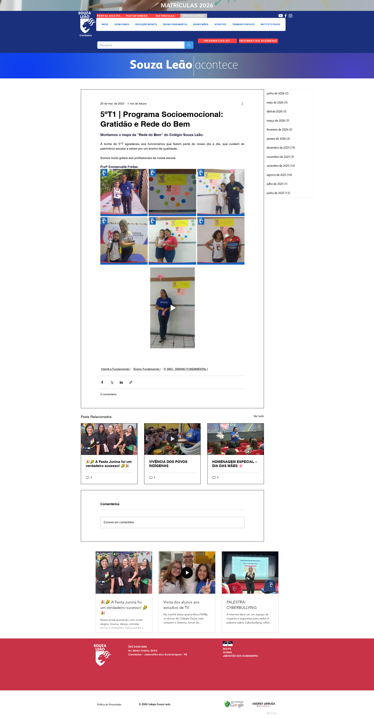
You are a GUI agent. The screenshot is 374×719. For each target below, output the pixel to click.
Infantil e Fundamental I (115, 368)
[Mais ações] (242, 103)
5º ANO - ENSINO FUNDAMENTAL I (186, 368)
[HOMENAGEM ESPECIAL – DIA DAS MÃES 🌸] (235, 439)
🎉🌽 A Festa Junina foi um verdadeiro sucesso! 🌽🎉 (109, 464)
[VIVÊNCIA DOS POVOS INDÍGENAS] (172, 439)
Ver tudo (259, 416)
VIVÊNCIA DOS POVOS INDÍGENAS (168, 464)
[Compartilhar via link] (131, 382)
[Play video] (172, 307)
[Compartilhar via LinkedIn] (121, 382)
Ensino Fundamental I (147, 368)
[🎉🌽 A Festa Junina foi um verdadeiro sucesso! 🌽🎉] (109, 439)
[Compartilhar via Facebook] (102, 382)
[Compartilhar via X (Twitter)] (112, 382)
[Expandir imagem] (124, 192)
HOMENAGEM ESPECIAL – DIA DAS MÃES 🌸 (234, 464)
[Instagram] (290, 15)
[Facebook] (285, 15)
